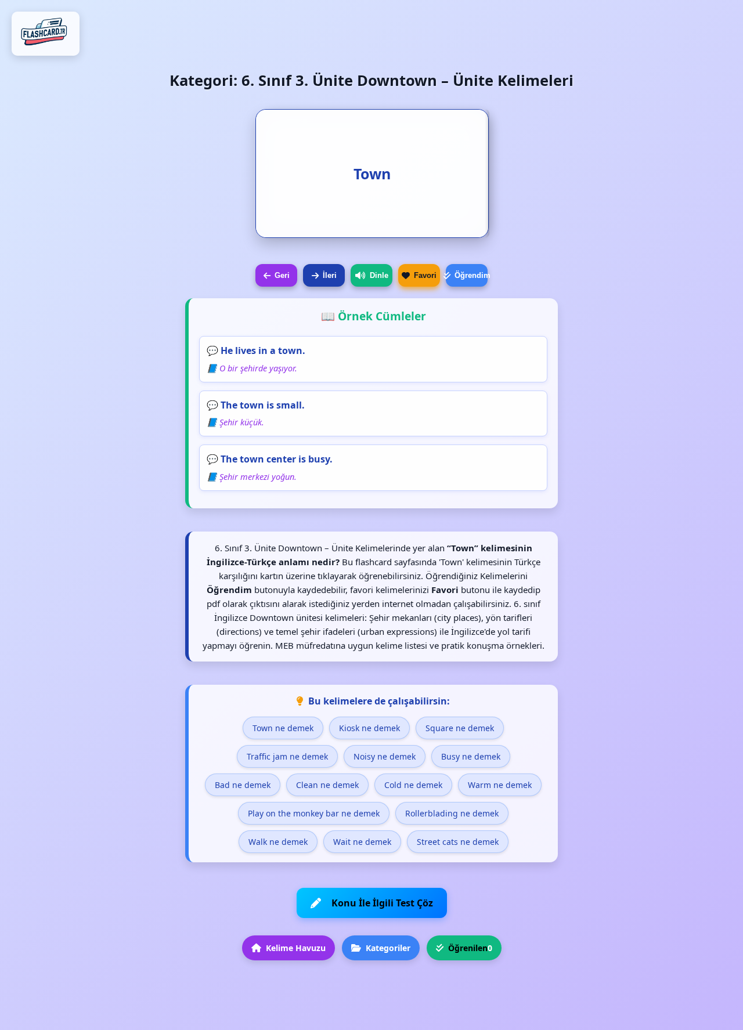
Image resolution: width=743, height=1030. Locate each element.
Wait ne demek (362, 841)
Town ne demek (283, 727)
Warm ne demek (500, 784)
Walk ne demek (278, 841)
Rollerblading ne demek (452, 813)
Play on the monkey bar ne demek (314, 813)
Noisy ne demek (385, 756)
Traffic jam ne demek (287, 756)
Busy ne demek (470, 756)
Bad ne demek (242, 784)
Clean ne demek (327, 784)
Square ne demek (459, 727)
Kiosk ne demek (369, 727)
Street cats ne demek (458, 841)
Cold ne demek (413, 784)
